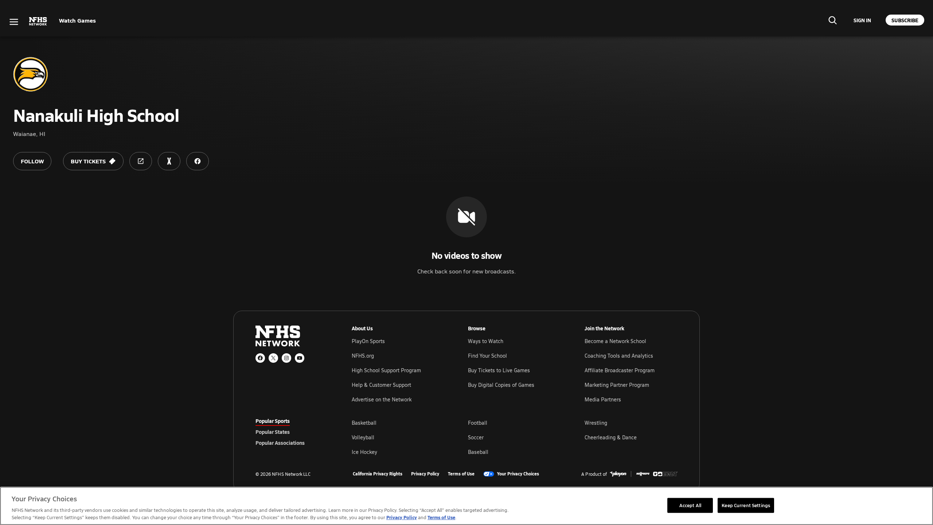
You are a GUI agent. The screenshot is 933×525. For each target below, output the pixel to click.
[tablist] (291, 431)
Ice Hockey (364, 451)
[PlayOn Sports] (618, 474)
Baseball (478, 451)
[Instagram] (286, 358)
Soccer (476, 437)
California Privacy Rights (377, 474)
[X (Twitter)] (273, 358)
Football (477, 422)
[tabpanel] (515, 437)
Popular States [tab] (272, 431)
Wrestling (596, 422)
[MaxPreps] (643, 474)
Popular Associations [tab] (280, 442)
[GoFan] (665, 474)
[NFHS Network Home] (38, 21)
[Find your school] (832, 20)
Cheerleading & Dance (611, 437)
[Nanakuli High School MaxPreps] (169, 161)
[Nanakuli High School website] (140, 161)
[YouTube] (299, 358)
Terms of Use (461, 474)
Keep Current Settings (746, 505)
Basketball (364, 422)
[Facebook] (260, 358)
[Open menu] (13, 21)
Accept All (690, 505)
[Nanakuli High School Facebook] (197, 161)
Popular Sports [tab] (272, 420)
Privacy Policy (425, 474)
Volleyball (363, 437)
